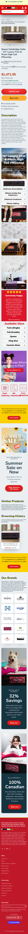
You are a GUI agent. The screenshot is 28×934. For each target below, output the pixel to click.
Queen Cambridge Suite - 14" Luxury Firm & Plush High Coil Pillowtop (10, 536)
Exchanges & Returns (7, 885)
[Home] (11, 8)
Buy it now (14, 98)
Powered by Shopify (19, 931)
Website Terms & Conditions (8, 863)
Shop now (14, 723)
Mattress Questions (6, 888)
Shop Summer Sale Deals (14, 488)
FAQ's (3, 861)
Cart (26, 8)
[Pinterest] (7, 848)
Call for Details (14, 418)
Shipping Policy (5, 870)
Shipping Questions (6, 883)
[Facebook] (2, 848)
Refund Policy (4, 873)
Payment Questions (6, 890)
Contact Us (4, 858)
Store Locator (4, 868)
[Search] (25, 11)
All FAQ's (3, 895)
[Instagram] (9, 848)
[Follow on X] (4, 848)
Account (23, 8)
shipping (9, 82)
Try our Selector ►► (14, 370)
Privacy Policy (5, 866)
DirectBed (11, 931)
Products (8, 19)
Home (2, 19)
